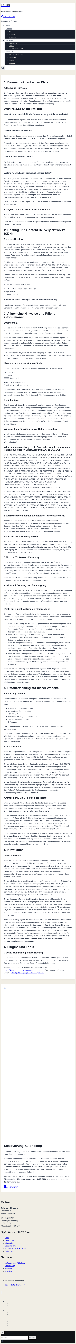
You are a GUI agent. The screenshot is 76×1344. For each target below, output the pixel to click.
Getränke (8, 1310)
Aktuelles (11, 60)
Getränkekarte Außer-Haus (15, 1249)
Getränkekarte (13, 43)
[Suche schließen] (3, 1332)
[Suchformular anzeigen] (3, 68)
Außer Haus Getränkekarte (16, 48)
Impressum (20, 1285)
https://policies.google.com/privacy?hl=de (27, 973)
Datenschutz (10, 1285)
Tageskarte (12, 34)
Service (7, 1319)
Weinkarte (11, 46)
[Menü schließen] (1, 1292)
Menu (10, 31)
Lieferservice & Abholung (16, 55)
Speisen (7, 1301)
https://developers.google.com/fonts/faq (20, 970)
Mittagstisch (12, 37)
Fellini (8, 26)
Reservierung (12, 57)
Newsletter (12, 63)
